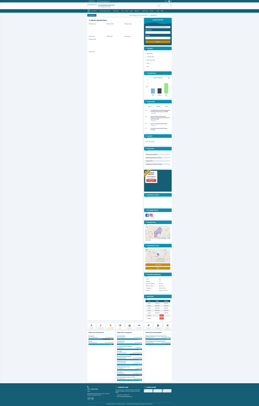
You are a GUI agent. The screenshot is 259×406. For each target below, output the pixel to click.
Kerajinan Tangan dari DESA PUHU (159, 123)
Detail (157, 268)
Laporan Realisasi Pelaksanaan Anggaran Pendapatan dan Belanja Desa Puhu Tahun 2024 (160, 118)
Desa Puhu (123, 404)
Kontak (151, 10)
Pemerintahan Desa (105, 10)
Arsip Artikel (151, 101)
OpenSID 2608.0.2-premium (132, 404)
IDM (123, 10)
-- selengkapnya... (127, 15)
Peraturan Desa (151, 60)
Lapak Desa (145, 10)
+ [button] (147, 227)
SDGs (126, 10)
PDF (148, 66)
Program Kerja (150, 56)
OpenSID (168, 238)
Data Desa (115, 10)
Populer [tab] (158, 106)
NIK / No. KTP (148, 30)
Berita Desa (150, 53)
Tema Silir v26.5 (148, 404)
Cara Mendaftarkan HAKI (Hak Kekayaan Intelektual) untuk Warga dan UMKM (160, 111)
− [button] (147, 229)
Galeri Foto (150, 148)
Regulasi (136, 10)
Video (162, 10)
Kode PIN (147, 35)
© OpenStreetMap (163, 238)
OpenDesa (142, 404)
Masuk (158, 41)
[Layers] (168, 227)
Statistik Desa (151, 73)
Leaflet (159, 238)
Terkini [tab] (149, 106)
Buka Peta (158, 264)
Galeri (131, 10)
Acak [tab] (166, 106)
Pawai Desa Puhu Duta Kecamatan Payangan (159, 129)
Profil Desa (94, 10)
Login (157, 10)
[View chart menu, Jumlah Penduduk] (169, 78)
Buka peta (148, 240)
